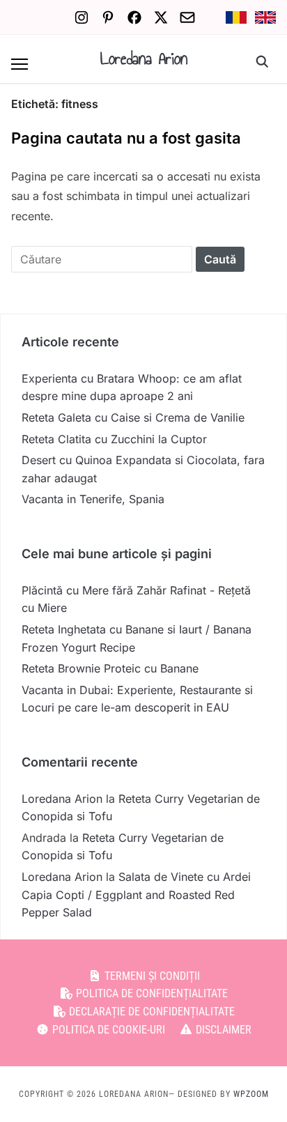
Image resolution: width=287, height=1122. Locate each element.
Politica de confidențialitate (150, 993)
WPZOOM (251, 1094)
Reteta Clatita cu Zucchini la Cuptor (114, 439)
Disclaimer (222, 1029)
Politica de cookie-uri (107, 1029)
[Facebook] (134, 17)
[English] (265, 17)
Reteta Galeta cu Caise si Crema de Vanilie (133, 417)
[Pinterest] (108, 17)
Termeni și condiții (151, 976)
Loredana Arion (143, 58)
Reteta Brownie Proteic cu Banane (110, 668)
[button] (19, 64)
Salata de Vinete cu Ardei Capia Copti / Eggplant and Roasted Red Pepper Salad (136, 894)
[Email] (187, 17)
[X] (161, 17)
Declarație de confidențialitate (150, 1011)
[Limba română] (236, 17)
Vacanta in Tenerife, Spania (93, 499)
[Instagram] (81, 17)
